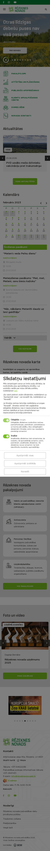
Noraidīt (25, 472)
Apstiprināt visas (25, 456)
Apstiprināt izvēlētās (25, 464)
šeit (15, 391)
